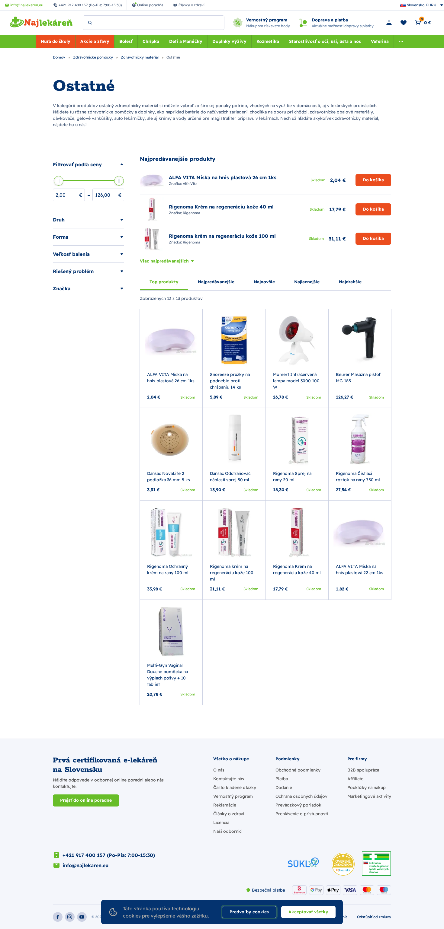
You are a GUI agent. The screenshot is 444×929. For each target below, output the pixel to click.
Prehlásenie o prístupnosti (301, 813)
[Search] (90, 22)
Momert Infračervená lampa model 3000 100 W (296, 381)
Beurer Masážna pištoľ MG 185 (358, 377)
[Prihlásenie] (389, 23)
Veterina (380, 41)
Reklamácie (224, 805)
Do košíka (373, 180)
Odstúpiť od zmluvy (374, 917)
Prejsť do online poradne (86, 800)
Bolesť (126, 41)
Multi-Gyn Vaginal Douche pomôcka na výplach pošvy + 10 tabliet (167, 675)
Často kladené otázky (234, 787)
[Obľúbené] (403, 23)
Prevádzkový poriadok (298, 805)
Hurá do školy (55, 41)
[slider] (58, 181)
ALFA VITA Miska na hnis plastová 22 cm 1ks (359, 569)
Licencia (221, 822)
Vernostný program (233, 796)
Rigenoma (191, 213)
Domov (59, 57)
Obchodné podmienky (297, 770)
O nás (218, 770)
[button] (88, 164)
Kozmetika (267, 41)
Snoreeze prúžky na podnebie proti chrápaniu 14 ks (230, 381)
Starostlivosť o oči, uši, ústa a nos (325, 41)
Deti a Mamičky (185, 41)
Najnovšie (264, 282)
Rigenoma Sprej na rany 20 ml (292, 476)
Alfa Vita (190, 183)
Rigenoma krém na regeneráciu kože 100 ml (231, 573)
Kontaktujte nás (228, 778)
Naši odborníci (228, 831)
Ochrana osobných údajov (301, 796)
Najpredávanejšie (216, 282)
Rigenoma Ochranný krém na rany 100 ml (167, 569)
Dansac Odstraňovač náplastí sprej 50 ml (230, 476)
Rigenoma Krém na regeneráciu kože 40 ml (297, 569)
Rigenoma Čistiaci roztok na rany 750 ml (358, 476)
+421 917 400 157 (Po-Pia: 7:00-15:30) (109, 855)
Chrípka (151, 41)
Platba (281, 778)
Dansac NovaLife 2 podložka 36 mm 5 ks (168, 476)
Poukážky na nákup (366, 787)
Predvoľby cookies (249, 912)
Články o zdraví (228, 813)
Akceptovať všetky (308, 912)
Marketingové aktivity (369, 796)
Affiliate (355, 778)
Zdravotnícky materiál (140, 57)
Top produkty (164, 282)
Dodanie (283, 787)
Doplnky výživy (229, 41)
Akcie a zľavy (94, 41)
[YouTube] (82, 917)
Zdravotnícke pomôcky (93, 57)
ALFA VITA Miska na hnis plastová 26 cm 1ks (171, 377)
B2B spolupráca (363, 770)
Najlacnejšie (307, 282)
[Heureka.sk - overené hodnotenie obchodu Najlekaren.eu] (343, 864)
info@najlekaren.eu (85, 865)
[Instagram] (70, 917)
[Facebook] (58, 917)
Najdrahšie (350, 282)
